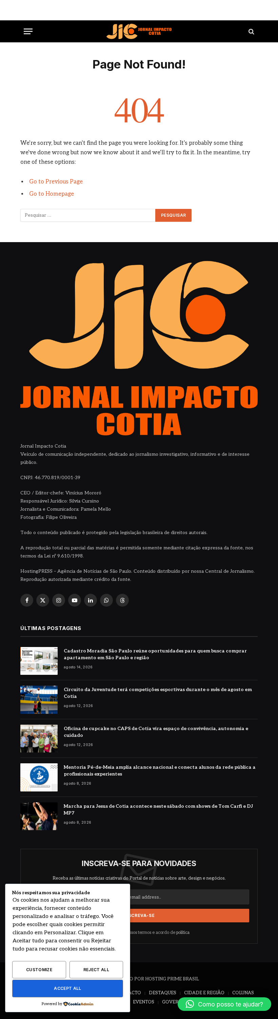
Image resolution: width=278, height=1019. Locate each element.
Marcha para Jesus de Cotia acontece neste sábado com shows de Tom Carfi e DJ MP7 (158, 809)
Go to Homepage (51, 194)
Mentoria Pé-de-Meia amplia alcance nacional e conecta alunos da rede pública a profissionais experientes (160, 770)
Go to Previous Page (56, 181)
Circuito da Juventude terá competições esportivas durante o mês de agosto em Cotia (158, 693)
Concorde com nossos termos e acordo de (142, 932)
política (183, 932)
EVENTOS (143, 1002)
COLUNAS (243, 993)
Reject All (96, 969)
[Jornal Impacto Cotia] (139, 31)
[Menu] (28, 31)
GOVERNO (173, 1002)
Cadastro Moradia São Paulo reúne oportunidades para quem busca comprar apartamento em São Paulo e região (155, 654)
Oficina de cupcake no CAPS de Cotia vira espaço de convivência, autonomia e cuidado (156, 732)
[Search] (250, 31)
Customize (39, 969)
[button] (224, 1004)
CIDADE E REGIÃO (204, 993)
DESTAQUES (162, 993)
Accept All (67, 988)
